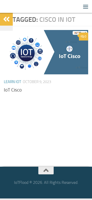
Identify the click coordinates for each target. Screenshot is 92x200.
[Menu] (85, 6)
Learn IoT (12, 81)
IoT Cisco (13, 90)
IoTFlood (12, 6)
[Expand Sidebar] (6, 19)
